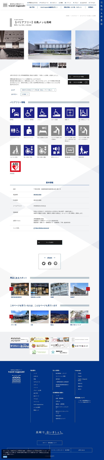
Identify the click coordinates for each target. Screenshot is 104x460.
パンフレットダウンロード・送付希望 (60, 450)
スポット (36, 384)
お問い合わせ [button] (81, 450)
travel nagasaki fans (38, 404)
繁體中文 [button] (80, 386)
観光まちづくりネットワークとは (62, 412)
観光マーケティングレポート (62, 407)
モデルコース (37, 381)
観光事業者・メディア (61, 373)
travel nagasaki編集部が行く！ (49, 7)
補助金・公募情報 (60, 404)
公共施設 (24, 94)
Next (88, 289)
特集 (35, 379)
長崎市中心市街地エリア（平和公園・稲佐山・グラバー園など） (37, 90)
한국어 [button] (79, 389)
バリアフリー (74, 15)
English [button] (80, 376)
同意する (5, 456)
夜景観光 (90, 7)
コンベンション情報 (60, 376)
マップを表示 (49, 242)
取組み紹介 (58, 415)
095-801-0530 (37, 194)
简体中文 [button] (80, 383)
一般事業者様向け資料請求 (62, 381)
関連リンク (36, 410)
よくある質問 (37, 407)
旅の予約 (32, 7)
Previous (11, 289)
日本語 (79, 373)
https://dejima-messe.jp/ (42, 228)
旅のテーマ (36, 396)
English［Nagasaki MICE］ (82, 379)
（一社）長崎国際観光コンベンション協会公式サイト (84, 401)
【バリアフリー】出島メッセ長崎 (88, 15)
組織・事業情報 (59, 398)
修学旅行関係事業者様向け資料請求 (62, 385)
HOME (67, 15)
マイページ (36, 401)
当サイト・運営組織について (50, 442)
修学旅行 (58, 379)
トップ (35, 373)
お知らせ (36, 376)
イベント (36, 387)
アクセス (36, 398)
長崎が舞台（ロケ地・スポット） (73, 7)
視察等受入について (60, 418)
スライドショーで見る (78, 76)
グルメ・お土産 (37, 390)
